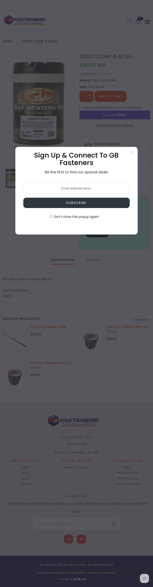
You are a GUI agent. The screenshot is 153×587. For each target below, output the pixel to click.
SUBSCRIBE (76, 202)
